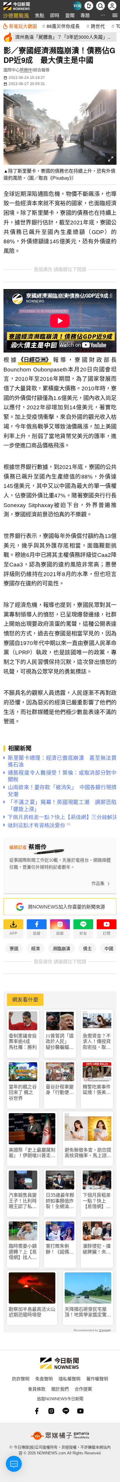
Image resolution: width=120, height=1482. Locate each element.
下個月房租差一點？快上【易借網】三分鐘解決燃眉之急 (97, 1201)
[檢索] (100, 5)
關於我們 (60, 1389)
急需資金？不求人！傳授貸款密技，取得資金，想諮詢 (97, 1041)
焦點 (39, 15)
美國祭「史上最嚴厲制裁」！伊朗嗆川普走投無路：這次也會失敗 (32, 1153)
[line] (66, 1411)
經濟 (35, 948)
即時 (54, 15)
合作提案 (83, 1389)
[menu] (115, 15)
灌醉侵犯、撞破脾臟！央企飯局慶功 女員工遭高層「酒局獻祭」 (97, 1249)
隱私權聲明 (69, 1378)
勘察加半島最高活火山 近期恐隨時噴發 (32, 1312)
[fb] (37, 1411)
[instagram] (51, 1411)
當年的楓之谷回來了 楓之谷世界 (23, 1092)
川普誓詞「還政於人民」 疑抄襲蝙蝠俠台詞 (60, 1041)
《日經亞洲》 (34, 360)
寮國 (14, 948)
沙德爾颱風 (16, 15)
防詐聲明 (20, 1378)
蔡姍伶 (26, 70)
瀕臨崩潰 (61, 948)
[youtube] (80, 1411)
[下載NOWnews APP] (88, 5)
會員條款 (36, 1389)
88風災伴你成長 (63, 26)
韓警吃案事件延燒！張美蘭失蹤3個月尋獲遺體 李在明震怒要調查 (97, 1089)
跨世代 (98, 26)
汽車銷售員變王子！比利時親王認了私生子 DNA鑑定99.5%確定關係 (23, 1201)
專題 (85, 15)
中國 (109, 948)
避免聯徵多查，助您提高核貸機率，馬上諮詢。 (88, 1153)
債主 (87, 948)
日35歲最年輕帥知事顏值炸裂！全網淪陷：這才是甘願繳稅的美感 (60, 1201)
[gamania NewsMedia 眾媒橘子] (60, 1435)
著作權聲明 (97, 1378)
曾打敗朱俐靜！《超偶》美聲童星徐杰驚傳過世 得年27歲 (60, 1249)
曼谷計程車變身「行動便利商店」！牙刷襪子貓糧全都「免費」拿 (60, 1089)
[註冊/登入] (112, 5)
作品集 (98, 883)
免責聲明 (44, 1378)
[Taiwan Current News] (77, 5)
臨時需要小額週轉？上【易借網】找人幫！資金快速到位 (23, 1252)
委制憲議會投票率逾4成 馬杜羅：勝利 (23, 1041)
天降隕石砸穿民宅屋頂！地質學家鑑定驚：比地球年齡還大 (88, 1312)
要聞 (70, 15)
